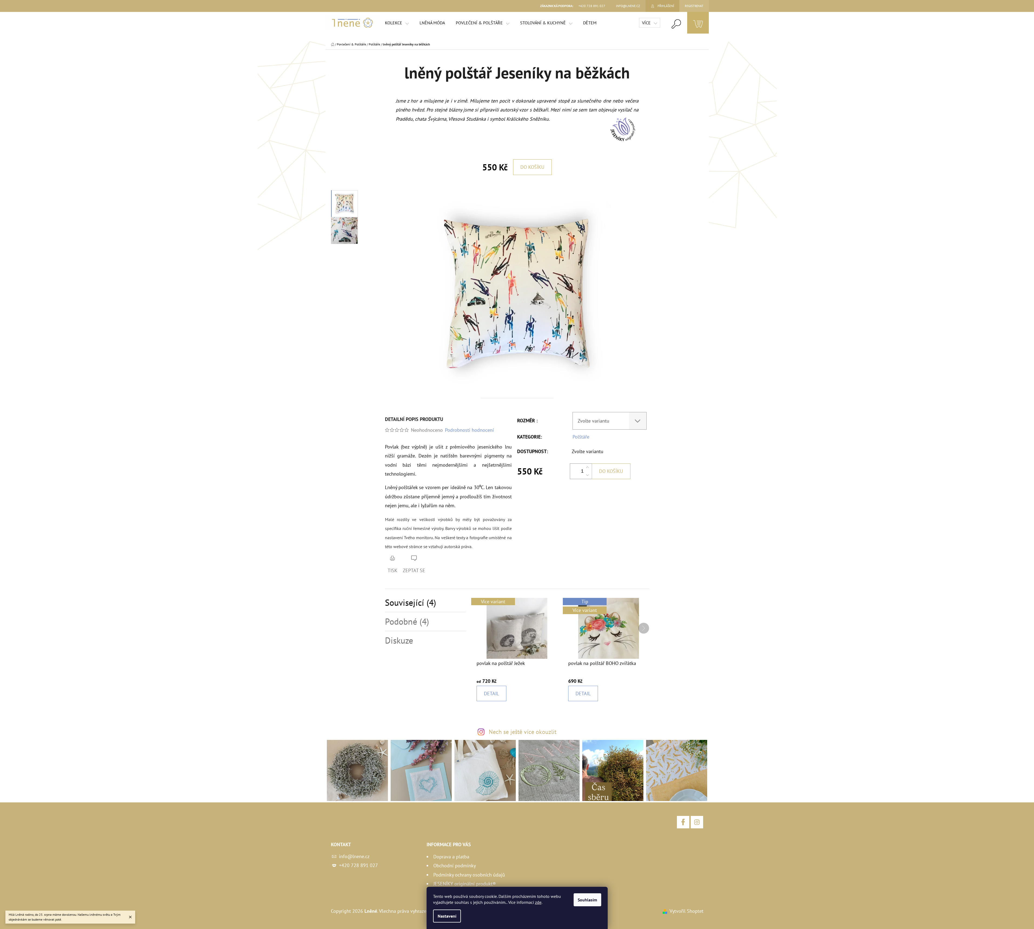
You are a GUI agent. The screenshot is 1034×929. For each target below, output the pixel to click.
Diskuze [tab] (399, 640)
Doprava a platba (451, 857)
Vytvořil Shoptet (686, 911)
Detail (491, 693)
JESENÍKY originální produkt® (464, 884)
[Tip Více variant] (608, 628)
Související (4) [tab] (410, 602)
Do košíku (532, 167)
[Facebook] (683, 822)
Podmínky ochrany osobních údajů (469, 875)
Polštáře (581, 437)
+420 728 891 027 (358, 865)
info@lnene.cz (354, 856)
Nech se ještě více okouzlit (522, 732)
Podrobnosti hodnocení (469, 430)
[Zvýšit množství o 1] (587, 467)
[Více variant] (517, 628)
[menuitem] (397, 23)
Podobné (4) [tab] (407, 621)
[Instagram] (697, 822)
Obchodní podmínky (454, 865)
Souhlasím (587, 899)
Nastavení (447, 916)
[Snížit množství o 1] (587, 475)
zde (538, 902)
